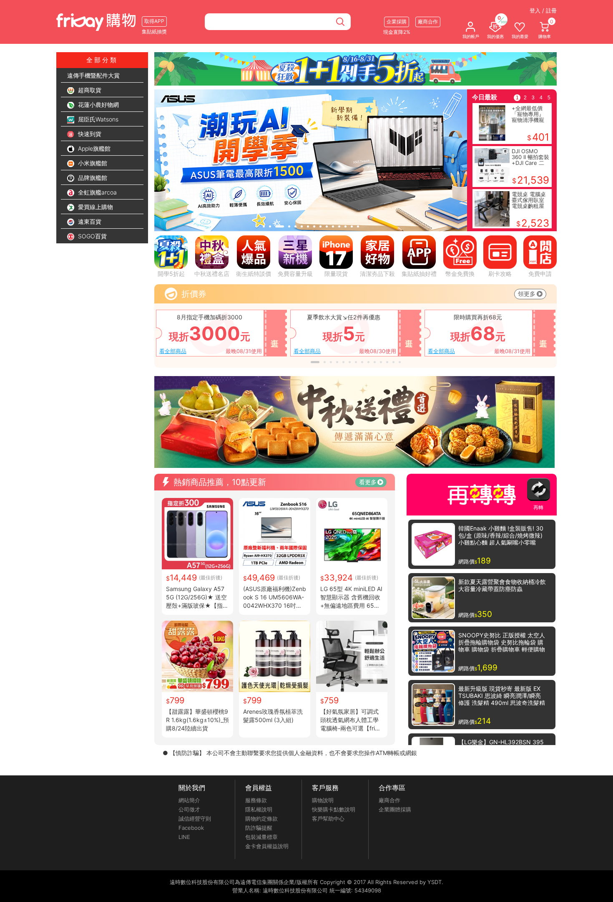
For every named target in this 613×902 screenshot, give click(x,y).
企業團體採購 (395, 809)
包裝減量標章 (261, 837)
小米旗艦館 (91, 163)
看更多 (368, 481)
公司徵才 (189, 809)
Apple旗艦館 (93, 148)
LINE (184, 837)
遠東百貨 (88, 221)
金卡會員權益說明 (267, 846)
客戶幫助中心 (328, 818)
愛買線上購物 (94, 206)
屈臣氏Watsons (97, 119)
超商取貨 (88, 89)
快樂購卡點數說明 (333, 809)
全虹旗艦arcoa (96, 192)
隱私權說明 (258, 809)
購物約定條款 (261, 818)
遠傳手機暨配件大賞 (93, 75)
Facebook (191, 827)
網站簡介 (189, 800)
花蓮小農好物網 (97, 104)
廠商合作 (389, 800)
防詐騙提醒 (258, 827)
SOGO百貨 (91, 236)
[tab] (264, 226)
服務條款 (256, 800)
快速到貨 (88, 133)
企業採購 (397, 21)
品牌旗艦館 (91, 177)
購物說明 (323, 800)
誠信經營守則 (194, 818)
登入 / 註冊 (543, 10)
